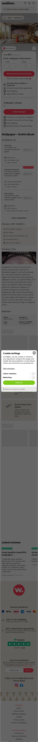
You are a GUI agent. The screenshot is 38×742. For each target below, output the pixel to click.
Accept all (19, 382)
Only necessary (9, 368)
